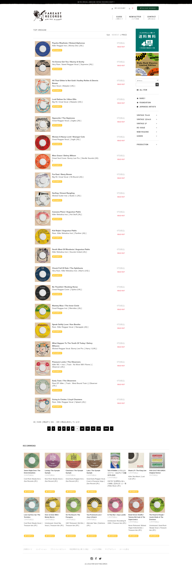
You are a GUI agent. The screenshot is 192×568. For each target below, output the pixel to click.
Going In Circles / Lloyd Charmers (67, 399)
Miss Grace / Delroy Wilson (64, 156)
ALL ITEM (143, 90)
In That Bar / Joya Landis (116, 515)
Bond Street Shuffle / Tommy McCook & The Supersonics (136, 517)
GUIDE (119, 18)
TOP (35, 30)
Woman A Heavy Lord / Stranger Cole (68, 137)
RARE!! (142, 98)
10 (82, 429)
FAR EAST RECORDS (149, 8)
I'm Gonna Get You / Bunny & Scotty (68, 62)
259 (106, 429)
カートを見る (124, 549)
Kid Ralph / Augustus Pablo (64, 231)
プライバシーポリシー (58, 549)
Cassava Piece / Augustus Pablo (66, 212)
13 (99, 429)
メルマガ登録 (96, 549)
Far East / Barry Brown (62, 174)
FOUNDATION (145, 102)
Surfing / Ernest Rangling (63, 193)
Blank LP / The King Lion (137, 470)
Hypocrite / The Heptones (63, 118)
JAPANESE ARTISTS (147, 107)
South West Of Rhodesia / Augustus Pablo (71, 249)
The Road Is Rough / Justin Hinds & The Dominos (156, 517)
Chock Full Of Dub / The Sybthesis (67, 268)
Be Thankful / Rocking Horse (65, 287)
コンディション (41, 549)
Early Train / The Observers (64, 381)
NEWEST (115, 35)
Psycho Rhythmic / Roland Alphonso (68, 43)
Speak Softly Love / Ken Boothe (66, 324)
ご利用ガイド (27, 549)
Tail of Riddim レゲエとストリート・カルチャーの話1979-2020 (116, 473)
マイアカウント (110, 549)
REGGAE (42, 30)
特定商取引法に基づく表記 (79, 549)
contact (151, 18)
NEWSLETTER (135, 18)
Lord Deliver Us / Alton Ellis (64, 99)
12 (93, 429)
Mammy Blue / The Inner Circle (65, 306)
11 (88, 429)
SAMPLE (58, 50)
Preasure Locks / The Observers (66, 362)
